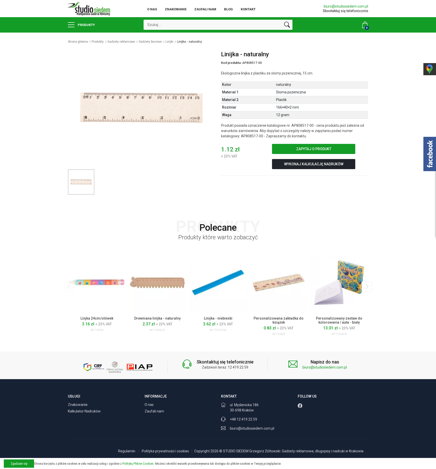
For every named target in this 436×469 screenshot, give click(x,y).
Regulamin (126, 451)
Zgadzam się (19, 463)
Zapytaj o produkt (313, 149)
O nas (152, 9)
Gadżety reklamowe (121, 41)
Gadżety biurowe (150, 41)
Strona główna (78, 41)
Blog (228, 9)
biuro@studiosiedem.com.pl (346, 6)
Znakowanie (175, 9)
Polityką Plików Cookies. (138, 463)
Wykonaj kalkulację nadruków (313, 164)
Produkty (86, 25)
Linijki (169, 41)
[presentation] (69, 286)
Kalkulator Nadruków (84, 411)
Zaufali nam (205, 9)
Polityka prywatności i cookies (165, 451)
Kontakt (248, 9)
